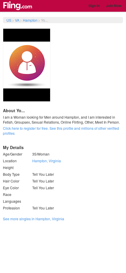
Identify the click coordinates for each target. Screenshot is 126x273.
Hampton (30, 20)
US (8, 20)
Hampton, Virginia (46, 160)
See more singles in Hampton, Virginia (33, 218)
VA (17, 20)
